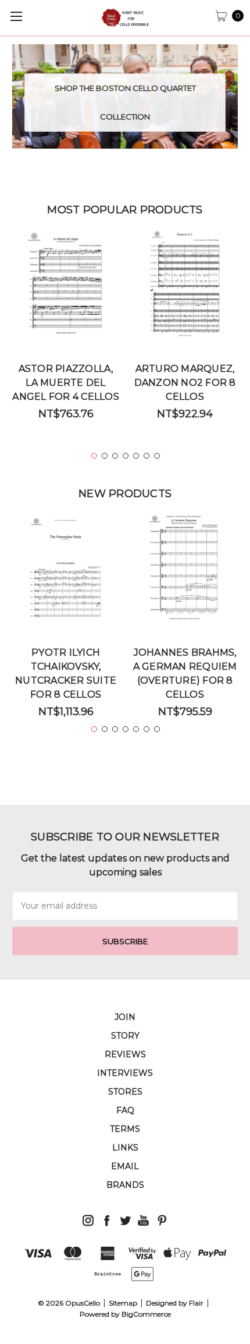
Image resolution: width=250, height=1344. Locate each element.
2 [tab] (105, 456)
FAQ (125, 1110)
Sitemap (123, 1303)
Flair (196, 1303)
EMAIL (125, 1166)
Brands (125, 1185)
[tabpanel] (66, 329)
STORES (125, 1091)
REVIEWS (125, 1054)
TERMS (125, 1129)
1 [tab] (94, 456)
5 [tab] (136, 456)
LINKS (125, 1147)
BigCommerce (146, 1314)
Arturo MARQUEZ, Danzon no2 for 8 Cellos (185, 382)
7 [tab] (157, 456)
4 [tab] (125, 456)
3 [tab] (115, 456)
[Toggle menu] (16, 16)
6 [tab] (146, 456)
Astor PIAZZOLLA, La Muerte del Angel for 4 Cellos (65, 382)
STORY (125, 1035)
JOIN (125, 1017)
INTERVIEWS (125, 1073)
